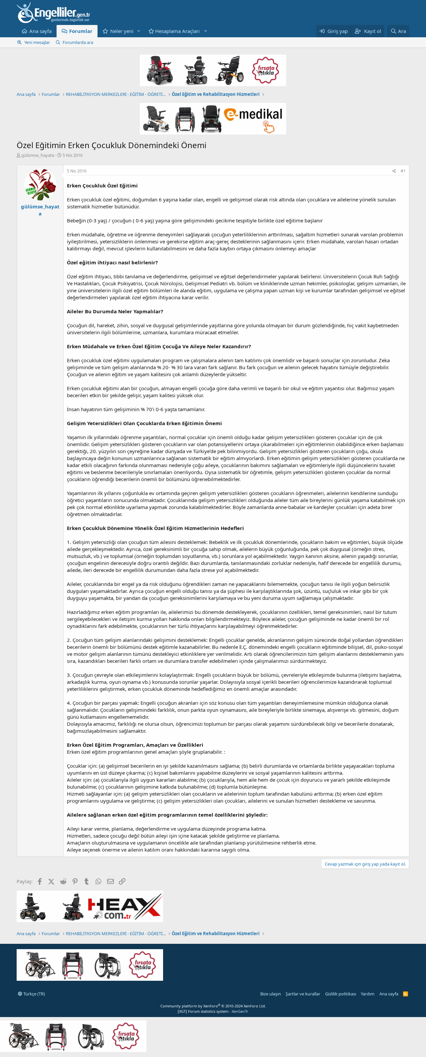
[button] (138, 31)
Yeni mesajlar (37, 42)
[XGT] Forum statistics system (213, 1011)
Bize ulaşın (270, 994)
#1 (403, 171)
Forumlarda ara (78, 42)
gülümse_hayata (37, 155)
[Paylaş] (394, 171)
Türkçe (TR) (33, 994)
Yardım (367, 994)
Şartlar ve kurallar (303, 994)
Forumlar (81, 31)
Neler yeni (121, 31)
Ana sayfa (40, 31)
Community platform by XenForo (213, 1005)
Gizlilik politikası (340, 994)
